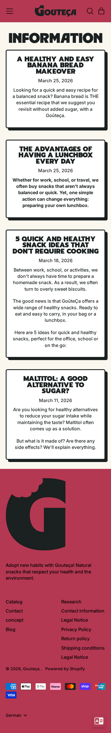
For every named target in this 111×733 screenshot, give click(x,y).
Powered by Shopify (65, 668)
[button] (90, 11)
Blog (10, 629)
